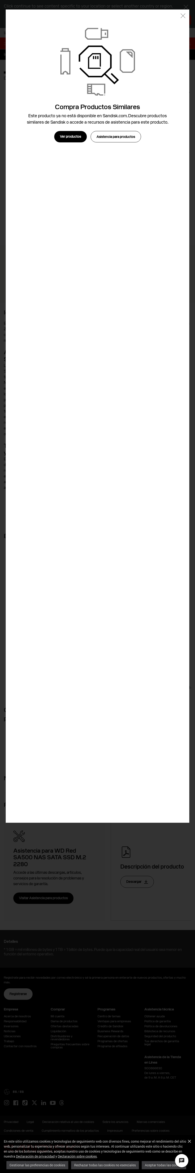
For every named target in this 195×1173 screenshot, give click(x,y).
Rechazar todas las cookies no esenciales (105, 1165)
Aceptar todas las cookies (164, 1165)
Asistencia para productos (116, 137)
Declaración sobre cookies (77, 1156)
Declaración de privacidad (35, 1156)
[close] (183, 16)
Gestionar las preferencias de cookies (37, 1165)
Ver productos (70, 136)
